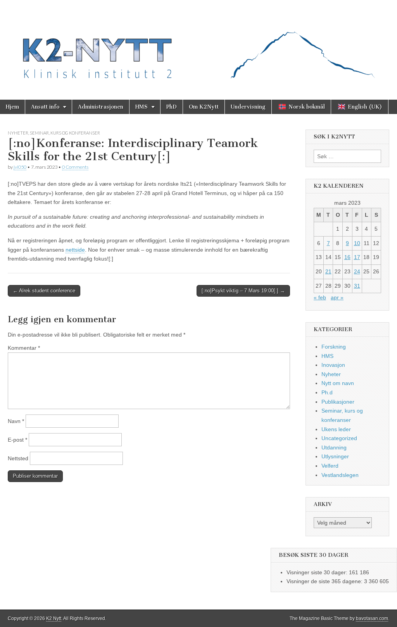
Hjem (12, 107)
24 (357, 271)
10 (357, 243)
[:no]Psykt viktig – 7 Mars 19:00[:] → (243, 291)
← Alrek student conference (44, 291)
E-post (17, 440)
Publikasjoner (337, 402)
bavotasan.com (372, 618)
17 (357, 257)
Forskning (333, 347)
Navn (16, 421)
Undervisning (248, 107)
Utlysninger (335, 456)
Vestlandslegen (340, 475)
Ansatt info (45, 107)
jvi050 (20, 167)
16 (347, 257)
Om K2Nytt (204, 107)
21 (328, 271)
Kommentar (24, 348)
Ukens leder (336, 429)
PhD (171, 107)
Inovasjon (333, 365)
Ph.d (327, 392)
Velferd (329, 466)
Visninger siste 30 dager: (318, 572)
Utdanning (334, 447)
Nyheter (18, 132)
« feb (320, 297)
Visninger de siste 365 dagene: (325, 581)
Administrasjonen (100, 107)
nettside (75, 250)
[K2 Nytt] (198, 44)
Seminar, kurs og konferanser (65, 132)
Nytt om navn (337, 383)
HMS (141, 107)
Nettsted (18, 458)
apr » (337, 297)
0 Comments (75, 167)
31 (357, 286)
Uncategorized (339, 438)
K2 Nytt (53, 618)
